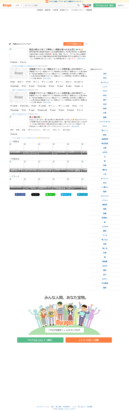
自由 (75, 106)
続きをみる (81, 58)
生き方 (104, 266)
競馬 (104, 191)
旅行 (104, 100)
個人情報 (58, 407)
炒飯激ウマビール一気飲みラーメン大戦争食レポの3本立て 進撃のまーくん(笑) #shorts (69, 68)
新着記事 (47, 10)
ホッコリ (57, 130)
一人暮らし (105, 187)
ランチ (104, 235)
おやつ (104, 279)
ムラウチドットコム (43, 407)
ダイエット (105, 178)
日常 (104, 113)
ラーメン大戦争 (48, 82)
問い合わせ (81, 407)
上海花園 (78, 82)
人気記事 (55, 10)
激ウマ (21, 82)
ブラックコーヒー (35, 130)
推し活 (104, 248)
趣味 (104, 287)
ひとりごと (105, 196)
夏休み (104, 169)
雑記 (104, 270)
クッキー (47, 130)
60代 (105, 95)
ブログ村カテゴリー (77, 10)
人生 (104, 174)
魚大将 (24, 62)
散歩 (104, 135)
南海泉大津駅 (43, 110)
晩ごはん (105, 239)
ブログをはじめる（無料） (105, 5)
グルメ (104, 126)
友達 (104, 252)
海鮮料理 (14, 62)
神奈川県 (14, 134)
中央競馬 (105, 283)
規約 (52, 407)
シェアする (21, 194)
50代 (105, 78)
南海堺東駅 (15, 86)
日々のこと (105, 82)
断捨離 (104, 261)
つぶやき (105, 226)
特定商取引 (66, 407)
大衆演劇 (14, 106)
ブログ (104, 91)
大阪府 (61, 86)
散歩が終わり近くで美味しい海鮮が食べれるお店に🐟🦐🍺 (56, 49)
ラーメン (60, 82)
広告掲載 (89, 407)
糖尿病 (104, 204)
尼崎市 (78, 86)
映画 (104, 108)
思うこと (105, 130)
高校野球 (105, 139)
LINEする (51, 194)
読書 (104, 213)
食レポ (69, 82)
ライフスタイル (104, 121)
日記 (104, 73)
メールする (83, 194)
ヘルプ (74, 407)
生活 (104, 104)
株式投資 (105, 143)
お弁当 (104, 152)
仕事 (104, 148)
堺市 (24, 86)
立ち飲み (67, 130)
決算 (104, 244)
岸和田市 (71, 110)
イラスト (105, 200)
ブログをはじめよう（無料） (40, 339)
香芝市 (52, 86)
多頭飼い (105, 217)
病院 (104, 209)
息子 (104, 274)
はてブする (67, 194)
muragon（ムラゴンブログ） (67, 409)
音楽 (104, 165)
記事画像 (40, 10)
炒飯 (13, 82)
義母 (104, 231)
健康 (104, 117)
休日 (104, 183)
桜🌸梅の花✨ (35, 116)
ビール (37, 82)
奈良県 (32, 86)
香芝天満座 (25, 106)
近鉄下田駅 (42, 86)
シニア (104, 86)
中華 (29, 82)
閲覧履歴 (89, 10)
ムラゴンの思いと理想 (89, 339)
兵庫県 (69, 86)
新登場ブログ (64, 10)
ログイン (121, 5)
